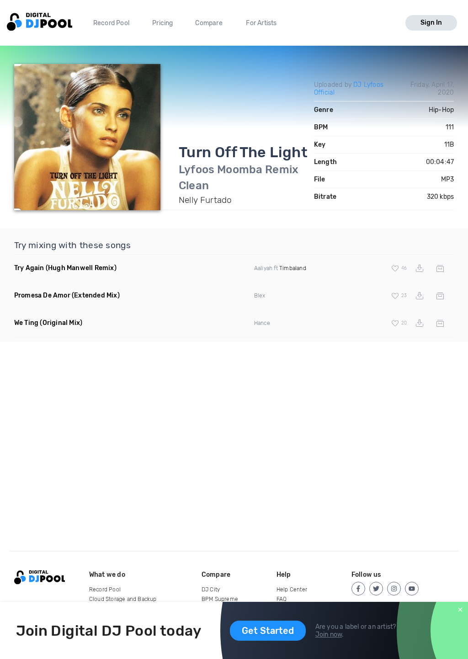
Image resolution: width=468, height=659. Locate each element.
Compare (208, 23)
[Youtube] (412, 588)
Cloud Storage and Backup (123, 599)
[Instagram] (394, 588)
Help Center (292, 589)
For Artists (261, 23)
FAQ (282, 599)
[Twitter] (376, 588)
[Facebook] (358, 588)
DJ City (211, 589)
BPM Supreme (220, 599)
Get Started (268, 630)
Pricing (162, 23)
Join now (328, 634)
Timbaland (292, 268)
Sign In (431, 23)
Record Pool (111, 23)
